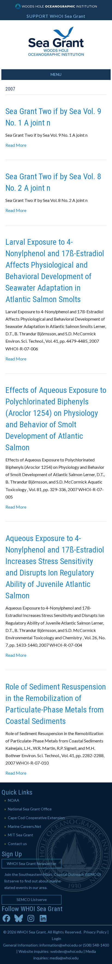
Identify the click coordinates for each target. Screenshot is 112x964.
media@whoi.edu (64, 958)
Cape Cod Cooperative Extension (36, 817)
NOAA (13, 800)
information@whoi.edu (58, 945)
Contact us (17, 843)
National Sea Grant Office (30, 809)
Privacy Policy (95, 932)
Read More (15, 145)
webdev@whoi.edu (66, 951)
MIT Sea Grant (20, 834)
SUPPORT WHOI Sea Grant (56, 16)
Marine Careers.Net (24, 826)
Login (56, 938)
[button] (31, 864)
